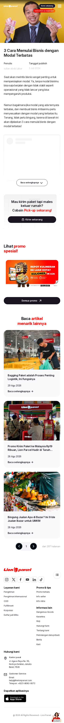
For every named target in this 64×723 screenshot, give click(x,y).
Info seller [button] (41, 596)
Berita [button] (39, 639)
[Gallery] (32, 277)
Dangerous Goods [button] (45, 612)
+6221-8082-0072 (26, 683)
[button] (15, 698)
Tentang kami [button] (42, 630)
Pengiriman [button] (9, 592)
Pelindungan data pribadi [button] (48, 635)
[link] (11, 6)
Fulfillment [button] (8, 605)
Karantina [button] (40, 616)
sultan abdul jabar (13, 68)
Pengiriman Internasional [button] (15, 596)
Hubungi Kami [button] (42, 626)
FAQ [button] (38, 621)
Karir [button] (38, 644)
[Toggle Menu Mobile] (59, 6)
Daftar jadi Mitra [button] (11, 615)
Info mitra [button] (40, 601)
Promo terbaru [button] (43, 592)
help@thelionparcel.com (20, 680)
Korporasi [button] (8, 610)
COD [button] (6, 601)
